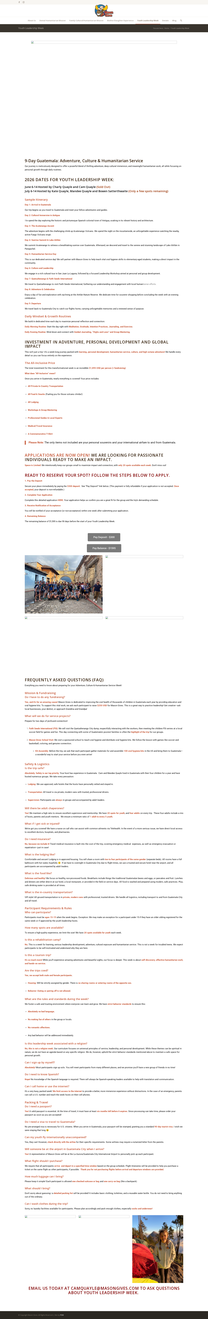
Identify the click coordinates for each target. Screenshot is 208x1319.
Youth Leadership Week (31, 28)
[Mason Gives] (104, 10)
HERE (60, 500)
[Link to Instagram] (23, 2)
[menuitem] (32, 20)
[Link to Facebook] (19, 2)
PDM (62, 1315)
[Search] (180, 20)
